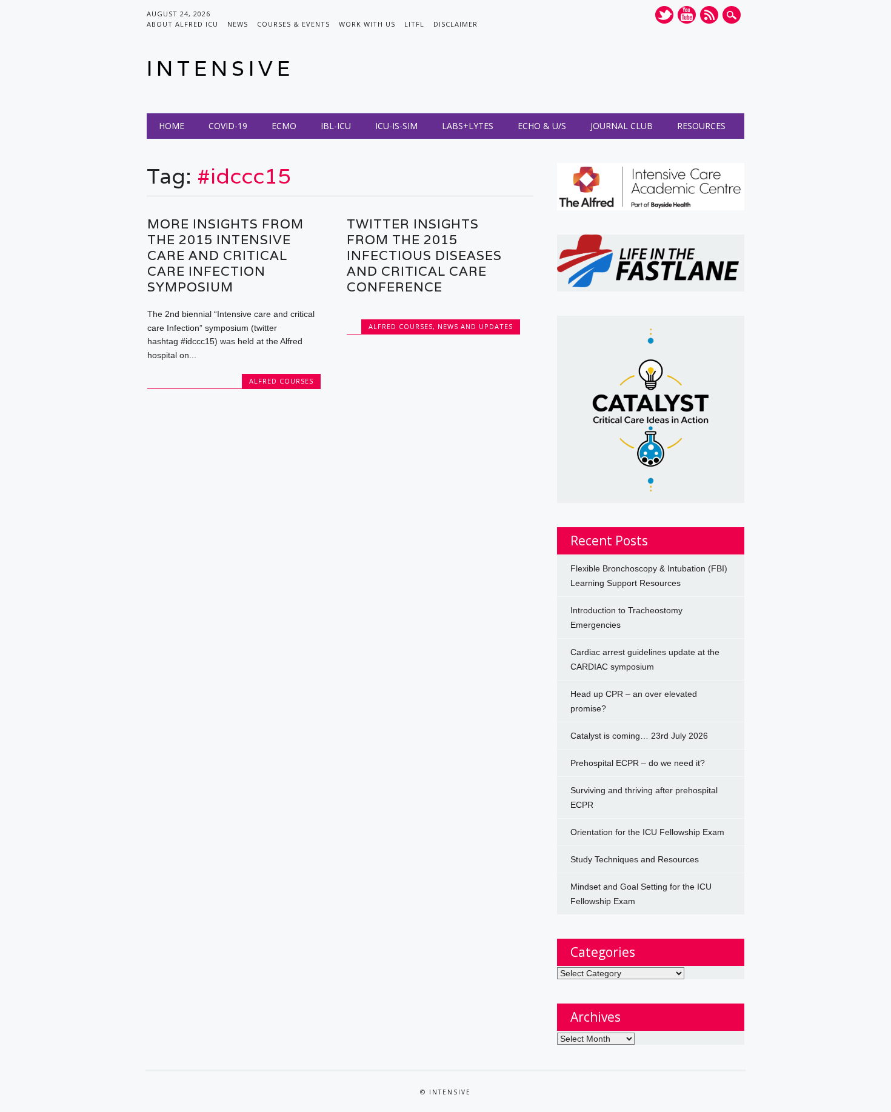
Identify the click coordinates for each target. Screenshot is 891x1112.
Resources (701, 126)
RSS (709, 15)
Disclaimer (455, 23)
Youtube (687, 15)
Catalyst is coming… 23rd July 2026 (639, 736)
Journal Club (621, 126)
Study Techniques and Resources (634, 859)
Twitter (664, 15)
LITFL (414, 23)
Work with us (367, 23)
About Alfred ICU (182, 23)
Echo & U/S (542, 126)
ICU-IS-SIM (396, 126)
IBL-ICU (336, 126)
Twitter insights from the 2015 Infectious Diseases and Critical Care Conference (424, 255)
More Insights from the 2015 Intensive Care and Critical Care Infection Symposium (225, 255)
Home (171, 126)
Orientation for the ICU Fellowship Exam (647, 832)
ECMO (284, 126)
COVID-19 (228, 126)
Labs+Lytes (467, 126)
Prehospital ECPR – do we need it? (637, 763)
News (237, 23)
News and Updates (475, 326)
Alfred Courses (281, 380)
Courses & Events (293, 23)
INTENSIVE (220, 68)
